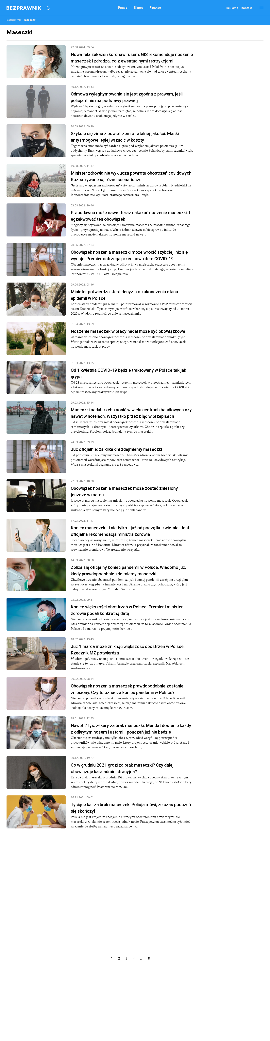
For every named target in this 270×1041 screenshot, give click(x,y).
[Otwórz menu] (259, 8)
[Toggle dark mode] (48, 8)
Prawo (122, 7)
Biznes (138, 7)
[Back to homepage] (24, 8)
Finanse (155, 7)
